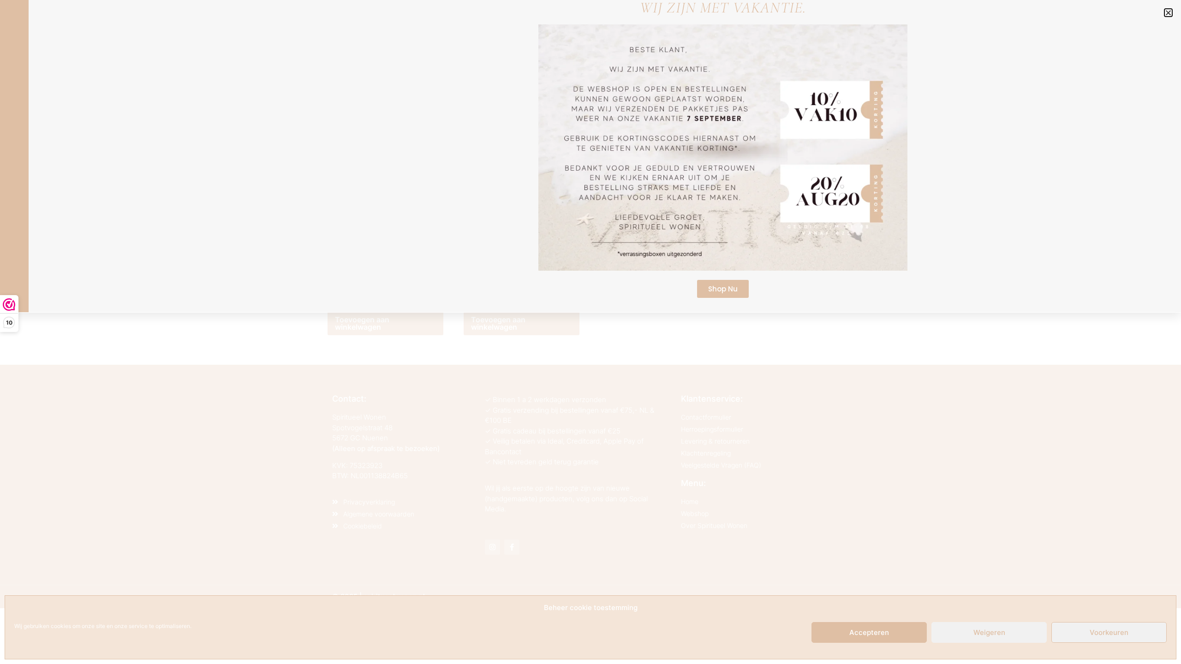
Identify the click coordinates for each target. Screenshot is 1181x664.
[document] (590, 332)
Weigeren (989, 632)
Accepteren (869, 632)
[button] (1168, 12)
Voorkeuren (1109, 632)
